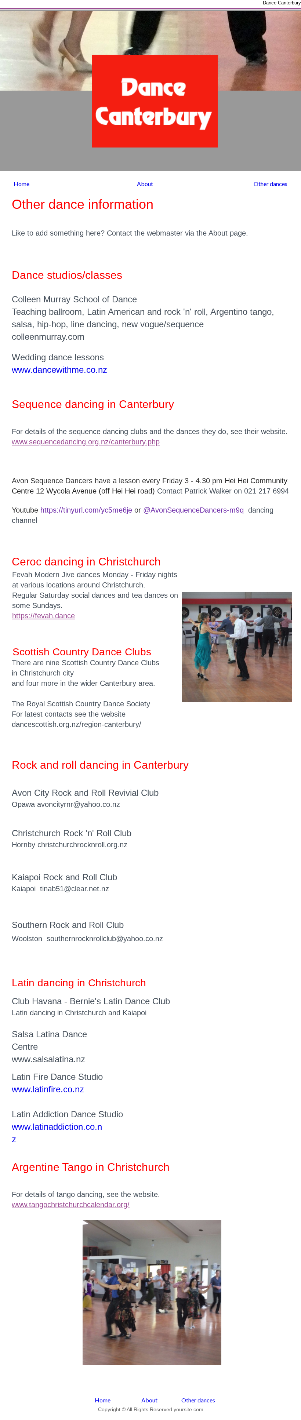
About (145, 183)
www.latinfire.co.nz (48, 1089)
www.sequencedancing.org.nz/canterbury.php (86, 442)
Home (21, 183)
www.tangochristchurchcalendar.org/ (71, 1205)
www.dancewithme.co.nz (59, 370)
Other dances (270, 183)
